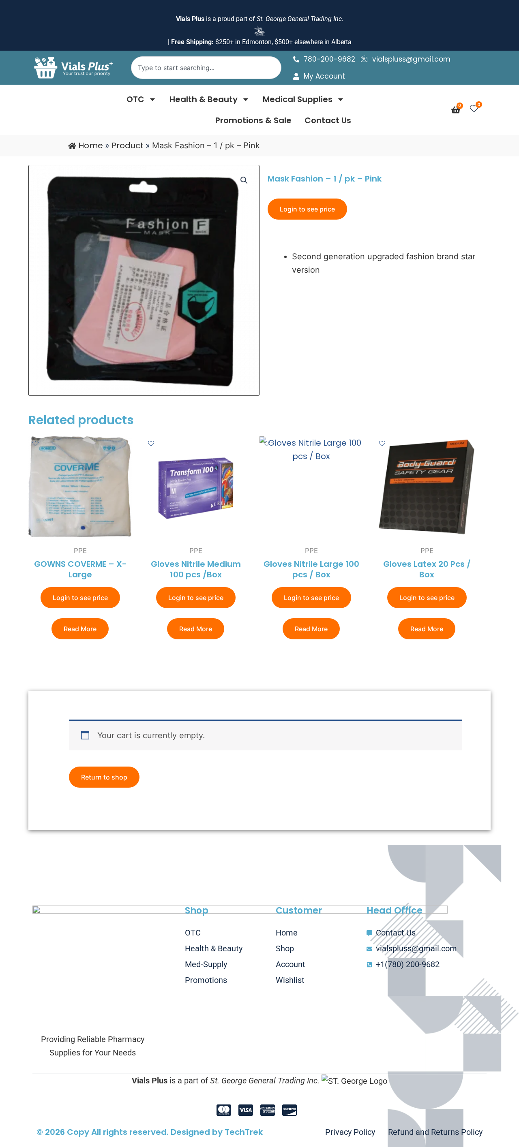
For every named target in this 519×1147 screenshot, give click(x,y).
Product (128, 145)
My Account (324, 76)
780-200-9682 (329, 59)
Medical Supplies (297, 99)
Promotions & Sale (253, 120)
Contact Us (328, 120)
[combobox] (206, 67)
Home (90, 145)
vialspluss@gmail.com (411, 59)
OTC (135, 99)
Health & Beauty (203, 99)
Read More (80, 629)
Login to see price (307, 209)
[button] (244, 180)
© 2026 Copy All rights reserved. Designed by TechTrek (149, 1132)
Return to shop (104, 777)
